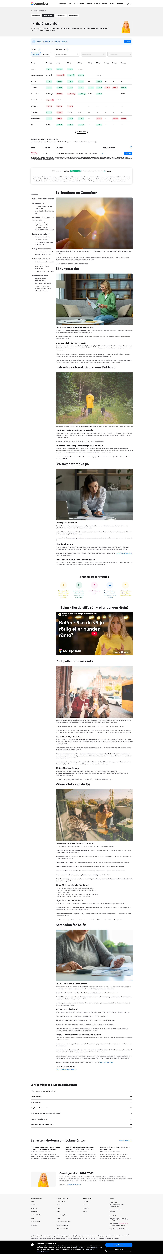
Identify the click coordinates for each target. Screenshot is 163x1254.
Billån (32, 1218)
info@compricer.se (119, 1225)
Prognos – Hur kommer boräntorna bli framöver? (43, 287)
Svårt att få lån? (35, 1221)
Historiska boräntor (41, 239)
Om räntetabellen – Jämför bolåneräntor (43, 207)
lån (128, 1235)
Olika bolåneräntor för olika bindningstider (44, 243)
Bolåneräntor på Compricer (43, 199)
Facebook (86, 1208)
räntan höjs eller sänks (106, 1062)
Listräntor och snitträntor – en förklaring (42, 219)
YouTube (85, 1211)
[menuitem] (39, 3)
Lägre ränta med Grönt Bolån (44, 271)
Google (81, 1247)
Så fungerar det (38, 203)
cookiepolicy (88, 1249)
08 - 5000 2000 (123, 1223)
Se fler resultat (81, 131)
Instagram (86, 1204)
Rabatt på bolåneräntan (42, 237)
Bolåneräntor (48, 15)
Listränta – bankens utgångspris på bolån (41, 224)
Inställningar (119, 1249)
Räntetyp (34, 49)
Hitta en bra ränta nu (41, 291)
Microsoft (95, 1247)
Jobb (58, 1211)
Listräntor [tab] (46, 54)
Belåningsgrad (60, 49)
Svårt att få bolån (35, 1215)
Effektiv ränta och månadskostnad (40, 279)
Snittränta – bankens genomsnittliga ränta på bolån (44, 228)
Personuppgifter (61, 1215)
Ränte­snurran (73, 15)
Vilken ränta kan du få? (41, 259)
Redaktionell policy (62, 1225)
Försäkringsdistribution (63, 1221)
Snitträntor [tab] (35, 54)
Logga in (127, 41)
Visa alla (124, 1140)
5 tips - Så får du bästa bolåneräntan (42, 267)
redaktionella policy (74, 1184)
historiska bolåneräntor (124, 553)
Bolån (35, 10)
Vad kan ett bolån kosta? (43, 283)
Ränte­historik (61, 15)
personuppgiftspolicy (43, 1251)
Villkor (59, 1218)
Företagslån (34, 1225)
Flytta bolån (36, 15)
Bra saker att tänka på (40, 234)
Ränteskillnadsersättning (43, 254)
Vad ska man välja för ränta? (44, 251)
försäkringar (117, 1235)
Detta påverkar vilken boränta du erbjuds (44, 263)
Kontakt (59, 1204)
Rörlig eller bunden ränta (42, 249)
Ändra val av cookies (63, 1228)
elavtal (123, 1235)
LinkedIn (85, 1201)
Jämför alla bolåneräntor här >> (66, 1069)
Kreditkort (34, 1208)
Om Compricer (61, 1201)
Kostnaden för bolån (40, 275)
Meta (76, 1247)
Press (58, 1208)
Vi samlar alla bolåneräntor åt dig (44, 212)
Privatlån (33, 1204)
